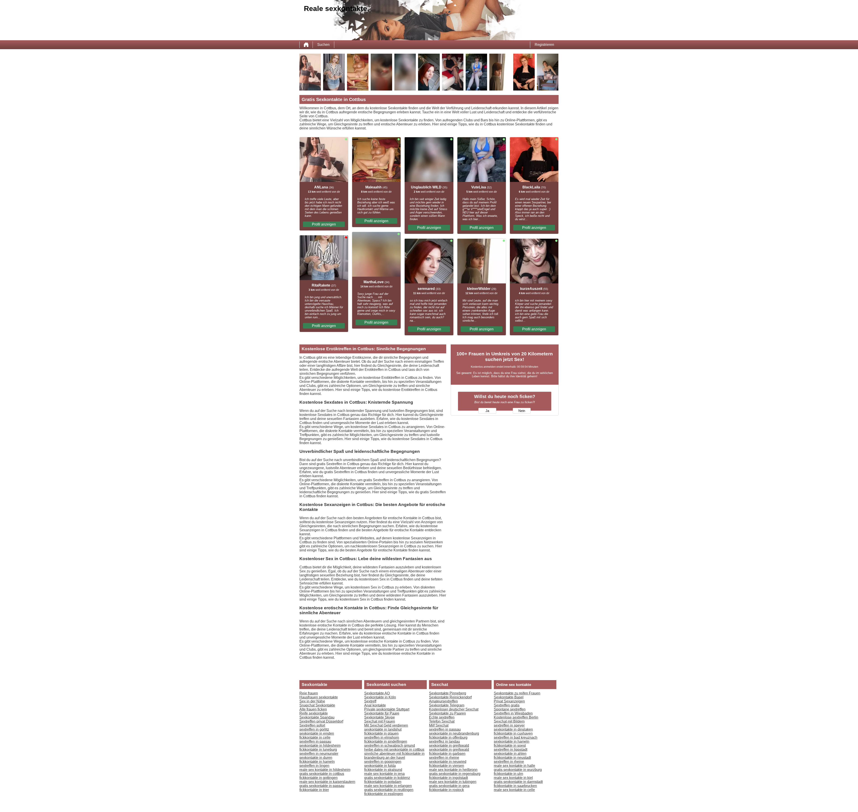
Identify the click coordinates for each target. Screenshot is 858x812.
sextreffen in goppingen (382, 761)
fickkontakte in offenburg (448, 737)
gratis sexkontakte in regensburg (454, 774)
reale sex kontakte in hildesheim (324, 770)
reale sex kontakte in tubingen (452, 782)
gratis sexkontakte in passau (321, 786)
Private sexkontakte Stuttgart (386, 709)
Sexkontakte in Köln (380, 697)
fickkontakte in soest (510, 745)
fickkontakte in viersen (446, 766)
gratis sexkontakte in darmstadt (518, 782)
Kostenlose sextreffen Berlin (516, 717)
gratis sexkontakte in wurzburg (518, 770)
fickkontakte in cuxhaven (513, 733)
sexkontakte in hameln (511, 741)
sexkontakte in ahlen (510, 753)
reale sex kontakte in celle (514, 790)
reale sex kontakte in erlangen (388, 786)
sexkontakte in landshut (383, 729)
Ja (487, 411)
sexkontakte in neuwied (447, 761)
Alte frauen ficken (313, 709)
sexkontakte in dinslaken (513, 729)
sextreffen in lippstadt (510, 749)
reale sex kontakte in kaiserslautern (327, 782)
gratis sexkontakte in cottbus (321, 774)
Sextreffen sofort (312, 725)
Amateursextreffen (443, 701)
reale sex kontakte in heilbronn (453, 770)
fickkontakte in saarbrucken (515, 786)
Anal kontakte (375, 705)
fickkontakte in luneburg (318, 749)
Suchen (323, 44)
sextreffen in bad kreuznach (515, 737)
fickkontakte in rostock (446, 790)
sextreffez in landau (444, 741)
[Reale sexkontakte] (306, 44)
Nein (521, 411)
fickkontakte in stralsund (383, 770)
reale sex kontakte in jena (384, 774)
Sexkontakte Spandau (316, 717)
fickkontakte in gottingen (318, 778)
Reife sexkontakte (313, 713)
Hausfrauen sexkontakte (318, 697)
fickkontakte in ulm (508, 774)
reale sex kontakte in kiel (513, 778)
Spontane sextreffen (510, 709)
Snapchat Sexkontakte (317, 705)
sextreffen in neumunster (318, 753)
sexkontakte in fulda (380, 766)
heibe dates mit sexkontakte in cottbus (394, 749)
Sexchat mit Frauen (379, 721)
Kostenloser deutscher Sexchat (453, 709)
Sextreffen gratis (506, 705)
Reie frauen (308, 693)
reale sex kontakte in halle (514, 766)
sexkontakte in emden (316, 733)
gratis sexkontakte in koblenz (387, 778)
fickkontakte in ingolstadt (448, 778)
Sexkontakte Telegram (446, 705)
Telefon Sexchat (441, 721)
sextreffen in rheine (444, 757)
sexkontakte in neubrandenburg (454, 733)
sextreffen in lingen (314, 766)
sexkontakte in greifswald (449, 745)
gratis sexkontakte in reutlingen (388, 790)
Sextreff (370, 701)
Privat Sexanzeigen (509, 701)
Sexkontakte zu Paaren (447, 713)
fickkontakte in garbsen (447, 753)
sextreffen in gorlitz (314, 729)
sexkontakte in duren (315, 757)
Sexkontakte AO (377, 693)
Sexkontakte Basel (509, 697)
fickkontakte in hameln (317, 761)
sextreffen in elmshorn (381, 737)
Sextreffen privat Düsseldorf (321, 721)
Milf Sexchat (438, 725)
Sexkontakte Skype (379, 717)
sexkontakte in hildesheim (320, 745)
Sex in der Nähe (312, 701)
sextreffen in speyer (509, 725)
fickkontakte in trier (314, 790)
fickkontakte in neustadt (512, 757)
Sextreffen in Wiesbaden (513, 713)
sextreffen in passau (315, 741)
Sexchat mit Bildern (509, 721)
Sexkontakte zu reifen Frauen (517, 693)
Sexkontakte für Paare (381, 713)
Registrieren (544, 44)
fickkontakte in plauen (381, 733)
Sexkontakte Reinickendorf (450, 697)
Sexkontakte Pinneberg (447, 693)
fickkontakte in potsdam (382, 782)
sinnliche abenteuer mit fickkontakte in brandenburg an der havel (394, 755)
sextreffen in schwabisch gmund (389, 745)
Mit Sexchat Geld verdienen (386, 725)
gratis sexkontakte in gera (449, 786)
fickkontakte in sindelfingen (385, 741)
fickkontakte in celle (314, 737)
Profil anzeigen (324, 224)
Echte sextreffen (441, 717)
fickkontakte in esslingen (383, 794)
